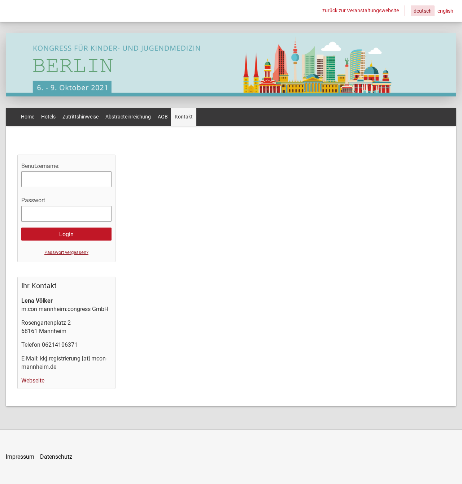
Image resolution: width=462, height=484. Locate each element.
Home (27, 117)
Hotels (48, 117)
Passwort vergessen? (66, 252)
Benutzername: (40, 166)
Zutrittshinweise (80, 117)
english (445, 11)
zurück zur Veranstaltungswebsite (360, 10)
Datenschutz (56, 456)
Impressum (20, 456)
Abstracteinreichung (128, 117)
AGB (163, 117)
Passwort (33, 200)
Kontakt (184, 117)
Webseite (32, 380)
